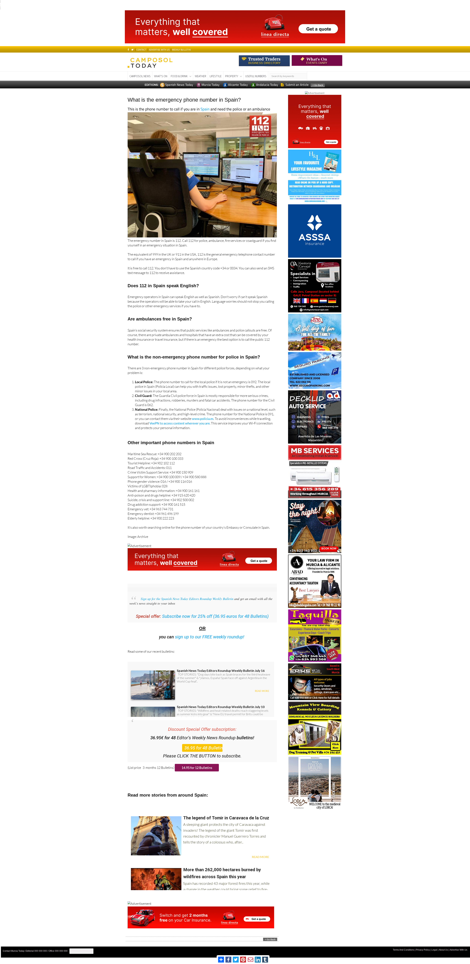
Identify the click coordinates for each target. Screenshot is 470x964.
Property (231, 76)
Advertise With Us (458, 950)
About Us (443, 950)
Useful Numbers (255, 76)
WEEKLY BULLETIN (181, 49)
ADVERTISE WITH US (159, 49)
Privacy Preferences (81, 951)
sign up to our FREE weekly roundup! (209, 636)
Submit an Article (297, 84)
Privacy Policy (423, 950)
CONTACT (141, 49)
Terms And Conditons (403, 950)
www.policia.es (203, 419)
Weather (200, 76)
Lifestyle (216, 76)
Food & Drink (179, 76)
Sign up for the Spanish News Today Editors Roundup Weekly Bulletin (187, 598)
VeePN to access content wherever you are (179, 423)
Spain (204, 109)
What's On (160, 76)
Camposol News (140, 76)
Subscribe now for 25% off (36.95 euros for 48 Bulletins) (215, 616)
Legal (434, 950)
